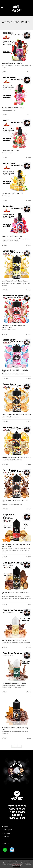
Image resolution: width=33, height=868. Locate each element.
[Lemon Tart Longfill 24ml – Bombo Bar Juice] (16, 264)
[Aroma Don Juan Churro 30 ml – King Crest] (16, 623)
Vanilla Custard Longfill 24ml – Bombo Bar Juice (16, 457)
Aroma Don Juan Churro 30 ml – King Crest (14, 640)
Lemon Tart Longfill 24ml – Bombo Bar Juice (15, 281)
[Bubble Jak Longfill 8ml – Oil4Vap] (16, 219)
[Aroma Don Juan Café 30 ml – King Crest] (16, 666)
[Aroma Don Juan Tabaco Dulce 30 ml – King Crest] (16, 710)
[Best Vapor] (16, 9)
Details (29, 72)
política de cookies (16, 864)
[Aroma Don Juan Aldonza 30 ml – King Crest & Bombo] (16, 575)
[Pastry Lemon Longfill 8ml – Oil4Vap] (16, 176)
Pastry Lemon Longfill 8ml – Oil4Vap (13, 193)
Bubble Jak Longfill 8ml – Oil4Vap (12, 236)
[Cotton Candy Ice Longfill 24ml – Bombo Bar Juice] (16, 353)
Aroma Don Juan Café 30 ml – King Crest (14, 683)
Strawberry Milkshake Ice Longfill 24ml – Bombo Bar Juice (14, 326)
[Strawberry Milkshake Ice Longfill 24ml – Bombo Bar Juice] (16, 308)
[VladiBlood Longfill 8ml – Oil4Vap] (16, 46)
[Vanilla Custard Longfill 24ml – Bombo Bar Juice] (16, 440)
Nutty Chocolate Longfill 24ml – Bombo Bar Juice (15, 501)
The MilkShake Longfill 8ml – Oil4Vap (13, 108)
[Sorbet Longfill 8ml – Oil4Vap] (16, 133)
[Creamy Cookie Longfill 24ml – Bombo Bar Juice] (16, 397)
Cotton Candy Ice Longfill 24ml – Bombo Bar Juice (15, 370)
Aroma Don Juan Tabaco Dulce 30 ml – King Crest (15, 728)
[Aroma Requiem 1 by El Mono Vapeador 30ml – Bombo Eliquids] (16, 527)
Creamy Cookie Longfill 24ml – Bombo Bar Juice (16, 414)
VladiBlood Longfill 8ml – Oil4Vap (12, 63)
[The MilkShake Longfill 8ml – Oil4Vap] (16, 90)
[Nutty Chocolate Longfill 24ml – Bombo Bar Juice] (16, 483)
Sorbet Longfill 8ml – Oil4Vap (11, 150)
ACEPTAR (16, 866)
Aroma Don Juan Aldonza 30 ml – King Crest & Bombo (15, 593)
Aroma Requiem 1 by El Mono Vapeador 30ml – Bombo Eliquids (16, 545)
